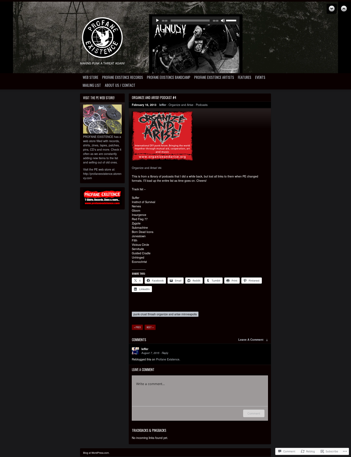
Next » (150, 327)
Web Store (90, 77)
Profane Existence (167, 359)
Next (344, 9)
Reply (165, 353)
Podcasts (202, 105)
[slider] (231, 20)
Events (260, 77)
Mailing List (92, 85)
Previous (332, 9)
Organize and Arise (181, 105)
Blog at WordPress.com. (96, 452)
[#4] (162, 159)
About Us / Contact (120, 85)
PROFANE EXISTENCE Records (122, 77)
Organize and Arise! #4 (146, 168)
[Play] (157, 20)
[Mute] (223, 20)
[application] (195, 20)
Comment (253, 413)
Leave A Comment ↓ (253, 339)
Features (244, 77)
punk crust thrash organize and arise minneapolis (165, 314)
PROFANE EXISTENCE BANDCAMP (168, 77)
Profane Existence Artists (214, 77)
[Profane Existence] (102, 37)
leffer (162, 105)
